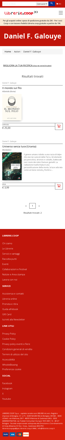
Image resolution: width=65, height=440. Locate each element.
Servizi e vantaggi (11, 253)
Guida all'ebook (10, 309)
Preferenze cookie (11, 369)
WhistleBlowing (10, 364)
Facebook (7, 383)
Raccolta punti (9, 258)
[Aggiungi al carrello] (59, 126)
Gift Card (6, 314)
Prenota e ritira (10, 303)
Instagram (7, 388)
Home (8, 51)
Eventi (5, 264)
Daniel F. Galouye (9, 83)
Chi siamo (7, 243)
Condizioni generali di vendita (17, 349)
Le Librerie (7, 248)
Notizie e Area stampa (13, 274)
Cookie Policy (9, 338)
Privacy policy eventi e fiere (16, 343)
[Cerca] (51, 4)
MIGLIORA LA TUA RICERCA (27, 65)
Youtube (6, 398)
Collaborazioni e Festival (14, 269)
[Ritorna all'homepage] (21, 12)
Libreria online (9, 298)
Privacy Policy (9, 333)
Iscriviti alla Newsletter (13, 319)
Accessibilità (8, 359)
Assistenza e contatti (13, 293)
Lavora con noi (9, 279)
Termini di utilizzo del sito (15, 354)
